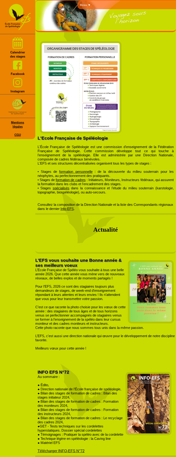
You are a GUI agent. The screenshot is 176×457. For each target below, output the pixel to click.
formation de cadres (70, 180)
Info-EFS (67, 209)
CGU (17, 135)
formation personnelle (75, 171)
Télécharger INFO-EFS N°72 (61, 451)
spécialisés (61, 188)
